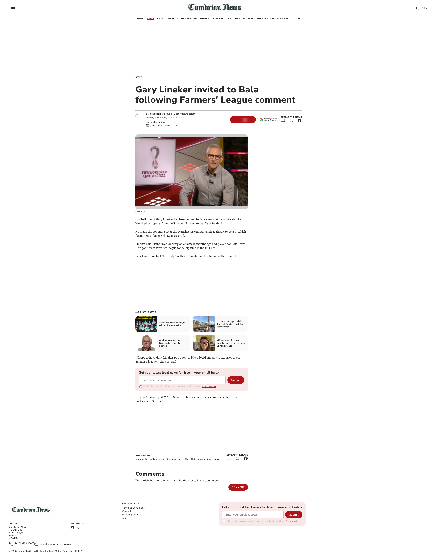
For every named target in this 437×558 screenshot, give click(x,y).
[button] (13, 7)
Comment (238, 487)
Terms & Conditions (133, 507)
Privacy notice (209, 386)
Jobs (124, 518)
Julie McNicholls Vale (160, 113)
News (138, 77)
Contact (126, 511)
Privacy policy (130, 514)
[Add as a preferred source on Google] (268, 120)
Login (423, 8)
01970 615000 (26, 543)
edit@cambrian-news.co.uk (55, 544)
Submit (236, 380)
